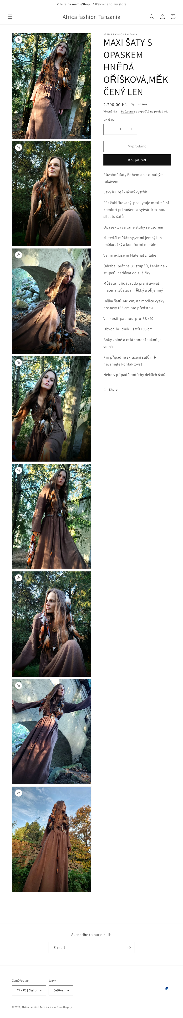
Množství (109, 120)
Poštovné (127, 111)
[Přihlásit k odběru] (129, 947)
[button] (10, 16)
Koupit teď (137, 160)
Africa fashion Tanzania (36, 1007)
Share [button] (113, 389)
